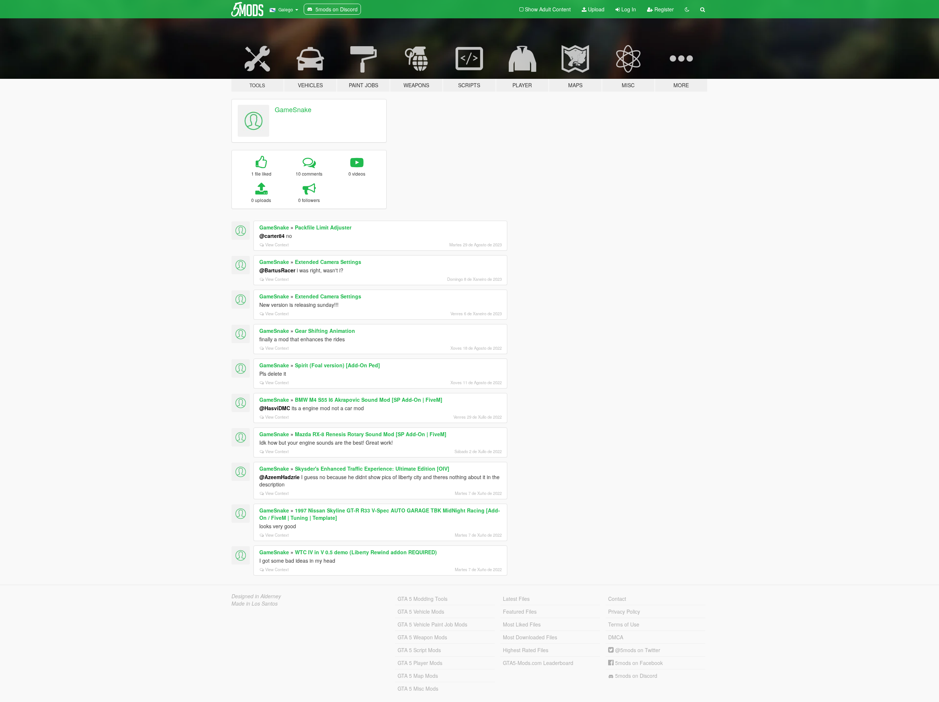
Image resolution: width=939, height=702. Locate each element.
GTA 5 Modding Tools (422, 598)
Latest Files (516, 598)
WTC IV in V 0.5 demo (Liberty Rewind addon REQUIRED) (366, 552)
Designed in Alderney (256, 596)
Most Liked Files (522, 624)
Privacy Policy (624, 611)
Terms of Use (623, 624)
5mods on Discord (635, 675)
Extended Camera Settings (328, 261)
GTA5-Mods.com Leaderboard (538, 662)
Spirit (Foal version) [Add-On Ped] (337, 365)
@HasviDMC (274, 408)
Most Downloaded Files (530, 637)
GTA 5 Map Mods (418, 675)
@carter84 (272, 235)
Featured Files (520, 611)
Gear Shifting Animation (325, 330)
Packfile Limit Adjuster (323, 227)
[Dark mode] (687, 9)
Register (663, 9)
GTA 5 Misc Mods (418, 688)
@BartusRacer (277, 270)
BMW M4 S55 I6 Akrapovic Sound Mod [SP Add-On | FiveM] (368, 399)
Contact (617, 598)
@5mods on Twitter (637, 650)
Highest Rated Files (525, 650)
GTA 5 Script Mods (419, 650)
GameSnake (293, 109)
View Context (277, 244)
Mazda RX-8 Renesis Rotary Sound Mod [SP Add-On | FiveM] (370, 434)
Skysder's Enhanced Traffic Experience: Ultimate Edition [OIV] (372, 468)
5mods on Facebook (638, 662)
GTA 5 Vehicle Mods (421, 611)
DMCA (615, 637)
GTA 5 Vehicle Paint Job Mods (432, 624)
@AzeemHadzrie (279, 477)
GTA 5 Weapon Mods (422, 637)
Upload (595, 9)
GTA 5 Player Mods (420, 662)
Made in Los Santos (254, 603)
